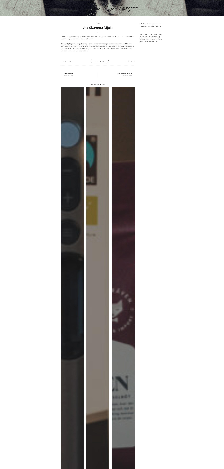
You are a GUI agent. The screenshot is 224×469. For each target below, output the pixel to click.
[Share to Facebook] (128, 61)
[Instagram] (189, 7)
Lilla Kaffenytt (112, 8)
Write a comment (100, 61)
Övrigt (98, 23)
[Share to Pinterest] (134, 61)
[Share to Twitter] (131, 61)
